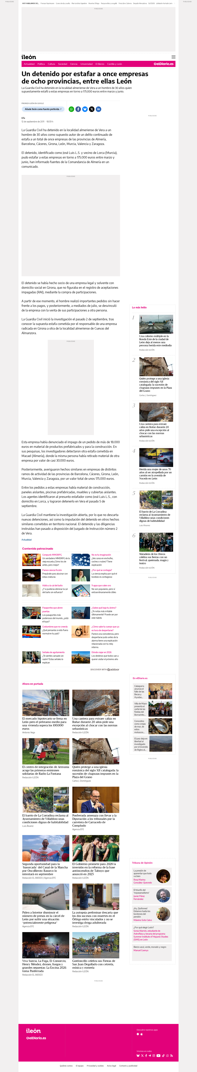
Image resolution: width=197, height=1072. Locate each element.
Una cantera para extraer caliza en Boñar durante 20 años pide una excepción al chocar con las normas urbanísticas (94, 723)
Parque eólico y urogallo (109, 3)
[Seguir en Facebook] (146, 1055)
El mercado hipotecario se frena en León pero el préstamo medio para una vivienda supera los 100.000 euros (44, 723)
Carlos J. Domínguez (81, 780)
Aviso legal (111, 1066)
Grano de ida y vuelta (63, 3)
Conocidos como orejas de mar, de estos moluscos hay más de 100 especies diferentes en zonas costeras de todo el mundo (140, 727)
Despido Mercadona (140, 3)
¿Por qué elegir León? (144, 927)
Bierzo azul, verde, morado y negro (150, 947)
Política (41, 63)
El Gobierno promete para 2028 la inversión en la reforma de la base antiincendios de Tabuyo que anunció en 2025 (94, 869)
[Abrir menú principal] (173, 57)
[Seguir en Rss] (171, 1055)
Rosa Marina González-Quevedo (143, 881)
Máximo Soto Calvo (143, 920)
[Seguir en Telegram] (150, 1055)
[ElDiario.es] (164, 63)
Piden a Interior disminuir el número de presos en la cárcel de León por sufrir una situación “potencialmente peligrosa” (43, 917)
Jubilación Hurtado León (164, 3)
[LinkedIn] (98, 109)
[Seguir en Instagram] (154, 1055)
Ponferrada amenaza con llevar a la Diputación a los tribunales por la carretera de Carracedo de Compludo (94, 820)
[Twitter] (91, 109)
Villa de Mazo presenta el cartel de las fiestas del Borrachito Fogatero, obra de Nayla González (140, 709)
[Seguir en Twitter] (142, 1055)
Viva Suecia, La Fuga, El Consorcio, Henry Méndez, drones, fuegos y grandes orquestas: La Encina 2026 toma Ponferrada (44, 966)
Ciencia (73, 63)
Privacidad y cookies (95, 1066)
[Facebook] (78, 109)
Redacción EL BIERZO (32, 878)
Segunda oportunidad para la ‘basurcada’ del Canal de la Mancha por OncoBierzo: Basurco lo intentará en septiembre (45, 869)
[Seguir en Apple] (142, 1034)
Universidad (86, 63)
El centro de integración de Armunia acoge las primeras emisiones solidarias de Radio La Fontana (45, 770)
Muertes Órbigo (93, 3)
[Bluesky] (85, 109)
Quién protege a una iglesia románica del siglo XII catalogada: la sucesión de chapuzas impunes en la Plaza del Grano (95, 772)
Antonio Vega (28, 732)
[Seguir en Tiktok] (163, 1055)
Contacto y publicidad (128, 1066)
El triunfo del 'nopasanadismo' (141, 891)
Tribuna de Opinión (142, 862)
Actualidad (29, 63)
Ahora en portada (32, 683)
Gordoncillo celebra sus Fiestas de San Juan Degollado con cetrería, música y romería (93, 964)
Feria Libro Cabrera (125, 3)
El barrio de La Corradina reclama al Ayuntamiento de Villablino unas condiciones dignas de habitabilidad (45, 819)
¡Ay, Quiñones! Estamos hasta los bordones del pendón (142, 912)
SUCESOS (151, 3)
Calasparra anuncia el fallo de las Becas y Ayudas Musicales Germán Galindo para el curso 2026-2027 (140, 692)
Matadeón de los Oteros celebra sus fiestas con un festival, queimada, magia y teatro (154, 558)
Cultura (51, 63)
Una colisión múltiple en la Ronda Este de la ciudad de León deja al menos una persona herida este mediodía (155, 340)
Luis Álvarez (27, 826)
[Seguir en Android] (138, 1034)
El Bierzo (100, 63)
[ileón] (43, 1031)
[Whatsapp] (71, 109)
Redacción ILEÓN (80, 732)
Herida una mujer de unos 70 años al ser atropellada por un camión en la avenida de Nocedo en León (155, 474)
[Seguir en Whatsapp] (167, 1055)
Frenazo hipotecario (47, 3)
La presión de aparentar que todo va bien (143, 873)
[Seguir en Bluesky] (138, 1055)
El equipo (80, 1066)
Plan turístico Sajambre (79, 3)
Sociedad (62, 63)
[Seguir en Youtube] (159, 1055)
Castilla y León (114, 63)
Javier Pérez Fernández (139, 897)
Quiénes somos (66, 1066)
